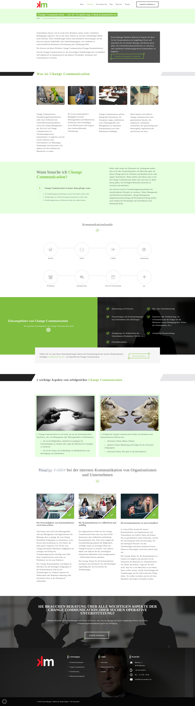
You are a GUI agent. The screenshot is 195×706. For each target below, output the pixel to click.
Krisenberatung (74, 671)
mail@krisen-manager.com (143, 679)
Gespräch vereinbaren (147, 4)
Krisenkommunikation (76, 662)
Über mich (119, 4)
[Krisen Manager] (42, 4)
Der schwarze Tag (101, 4)
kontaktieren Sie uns (56, 357)
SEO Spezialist (74, 701)
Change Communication (77, 667)
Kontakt (127, 4)
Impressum (104, 662)
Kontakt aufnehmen (139, 356)
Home (82, 4)
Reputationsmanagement (77, 676)
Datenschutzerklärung (107, 667)
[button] (4, 701)
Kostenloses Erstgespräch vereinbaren (127, 56)
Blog (111, 4)
